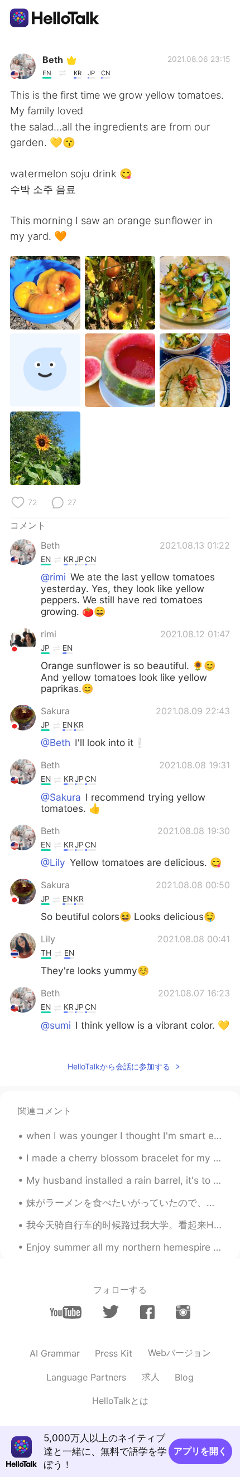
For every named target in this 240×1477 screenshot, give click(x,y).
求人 (151, 1376)
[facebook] (147, 1312)
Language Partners (86, 1377)
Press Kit (113, 1353)
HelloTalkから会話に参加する (119, 1066)
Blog (184, 1377)
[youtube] (65, 1312)
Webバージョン (179, 1352)
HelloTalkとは (120, 1400)
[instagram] (183, 1312)
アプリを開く (200, 1450)
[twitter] (111, 1312)
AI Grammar (55, 1353)
